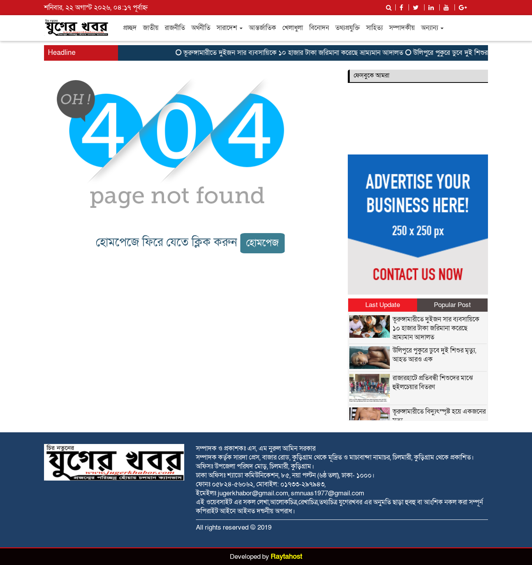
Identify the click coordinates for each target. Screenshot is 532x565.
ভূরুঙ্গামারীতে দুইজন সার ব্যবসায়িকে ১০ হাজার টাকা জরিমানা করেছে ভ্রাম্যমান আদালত (288, 52)
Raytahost (286, 556)
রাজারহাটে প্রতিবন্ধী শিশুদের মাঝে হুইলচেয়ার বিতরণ (433, 382)
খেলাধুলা (292, 27)
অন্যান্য (430, 27)
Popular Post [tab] (452, 304)
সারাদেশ (228, 27)
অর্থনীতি (200, 27)
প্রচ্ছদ (130, 27)
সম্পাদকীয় (402, 27)
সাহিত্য (374, 27)
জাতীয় (151, 27)
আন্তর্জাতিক (262, 27)
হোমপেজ (262, 243)
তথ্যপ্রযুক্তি (347, 27)
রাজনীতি (175, 27)
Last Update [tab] (382, 304)
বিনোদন (319, 27)
